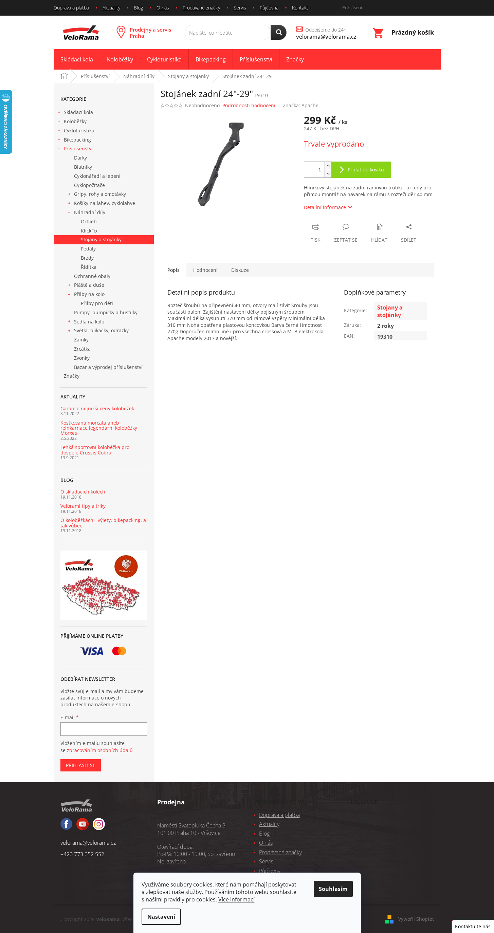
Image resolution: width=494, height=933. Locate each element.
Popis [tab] (173, 270)
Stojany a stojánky (101, 239)
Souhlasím (333, 889)
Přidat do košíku (366, 169)
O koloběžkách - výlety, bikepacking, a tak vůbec (103, 523)
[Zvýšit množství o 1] (328, 166)
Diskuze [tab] (240, 270)
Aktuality (111, 7)
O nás (163, 7)
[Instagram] (82, 827)
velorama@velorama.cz (88, 842)
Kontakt (300, 7)
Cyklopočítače (89, 185)
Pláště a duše (89, 285)
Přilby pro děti (97, 303)
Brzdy (87, 258)
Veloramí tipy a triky (83, 505)
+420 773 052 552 (82, 854)
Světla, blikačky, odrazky (101, 330)
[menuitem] (77, 59)
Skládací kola (78, 112)
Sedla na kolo (89, 321)
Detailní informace (325, 207)
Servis (240, 7)
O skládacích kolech (82, 491)
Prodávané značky (201, 7)
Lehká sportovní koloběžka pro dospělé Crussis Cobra (94, 450)
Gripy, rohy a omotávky (100, 194)
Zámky (81, 339)
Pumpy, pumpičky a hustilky (106, 312)
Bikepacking (77, 139)
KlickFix (89, 230)
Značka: (300, 105)
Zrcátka (82, 349)
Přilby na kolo (89, 294)
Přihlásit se (80, 765)
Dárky (80, 157)
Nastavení (161, 916)
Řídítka (88, 267)
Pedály (88, 248)
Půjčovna (269, 7)
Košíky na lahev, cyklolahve (104, 203)
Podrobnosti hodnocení (248, 105)
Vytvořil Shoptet (416, 919)
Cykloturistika (79, 130)
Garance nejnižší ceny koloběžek (97, 408)
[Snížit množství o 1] (328, 174)
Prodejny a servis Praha (150, 32)
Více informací (236, 899)
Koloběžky (75, 121)
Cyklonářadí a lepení (97, 176)
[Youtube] (99, 827)
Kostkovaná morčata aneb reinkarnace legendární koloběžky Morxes (98, 428)
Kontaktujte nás (473, 926)
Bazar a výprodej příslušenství (108, 367)
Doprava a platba (71, 7)
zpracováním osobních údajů (100, 750)
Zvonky (82, 358)
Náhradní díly (89, 212)
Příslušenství (78, 148)
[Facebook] (66, 827)
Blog (138, 7)
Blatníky (83, 167)
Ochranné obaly (92, 276)
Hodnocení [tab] (205, 270)
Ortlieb (89, 221)
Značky (71, 376)
